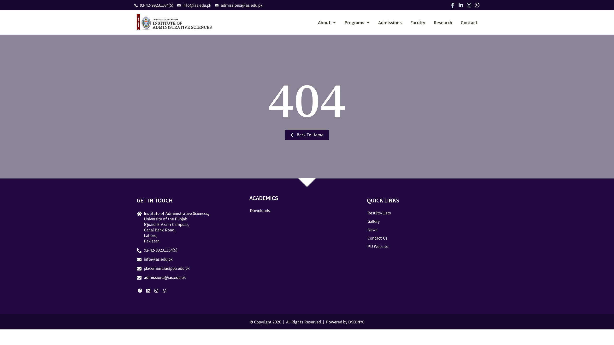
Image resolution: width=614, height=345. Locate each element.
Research (443, 22)
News (372, 229)
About (324, 22)
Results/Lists (379, 213)
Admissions (390, 22)
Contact (469, 22)
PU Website (377, 246)
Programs (354, 22)
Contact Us (377, 238)
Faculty (417, 22)
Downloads (260, 210)
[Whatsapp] (477, 5)
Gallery (373, 221)
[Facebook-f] (452, 5)
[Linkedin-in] (460, 5)
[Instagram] (469, 5)
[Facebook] (140, 290)
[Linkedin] (148, 290)
